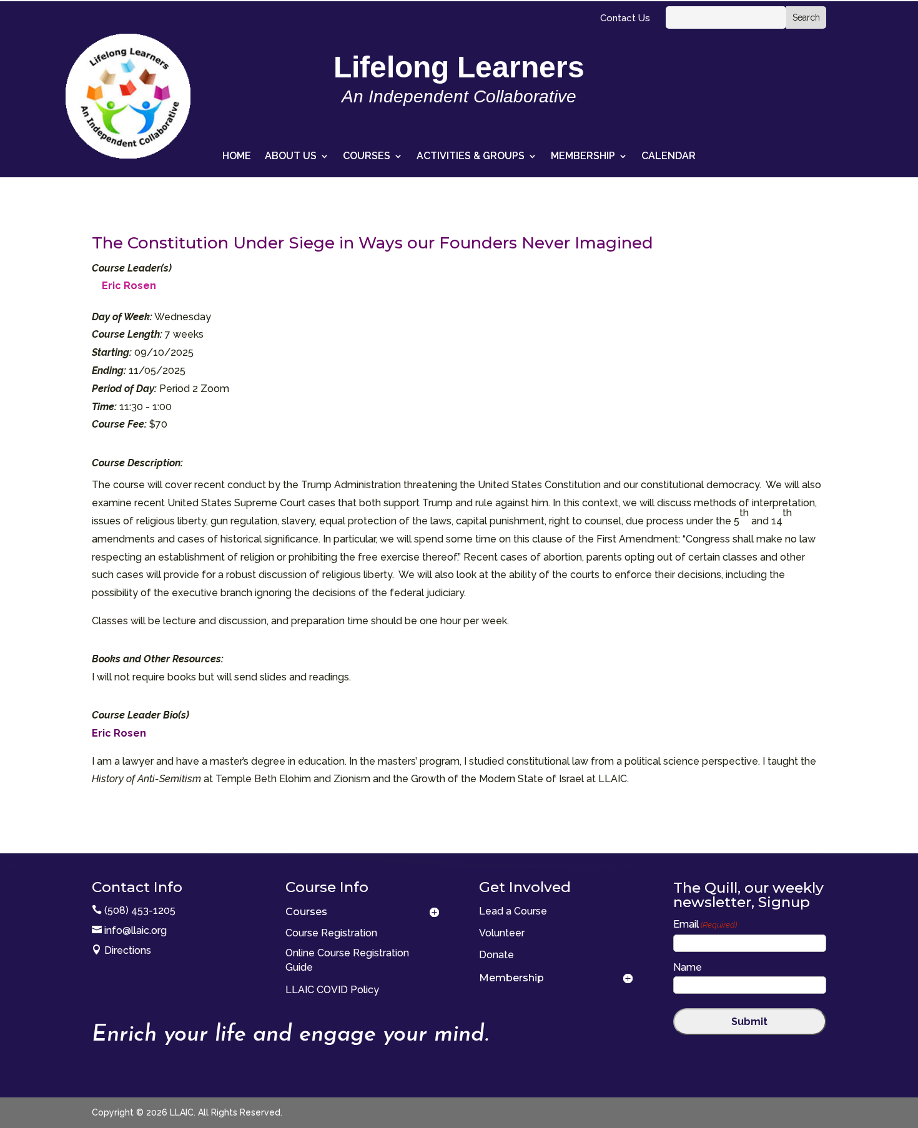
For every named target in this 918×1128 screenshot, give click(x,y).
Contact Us (625, 19)
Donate (496, 955)
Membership (583, 157)
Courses (366, 157)
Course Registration (331, 933)
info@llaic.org (135, 930)
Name (687, 967)
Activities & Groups (471, 157)
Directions (127, 950)
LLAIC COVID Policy (332, 990)
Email (705, 924)
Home (236, 157)
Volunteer (502, 933)
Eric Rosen (129, 286)
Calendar (668, 157)
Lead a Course (513, 911)
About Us (291, 157)
